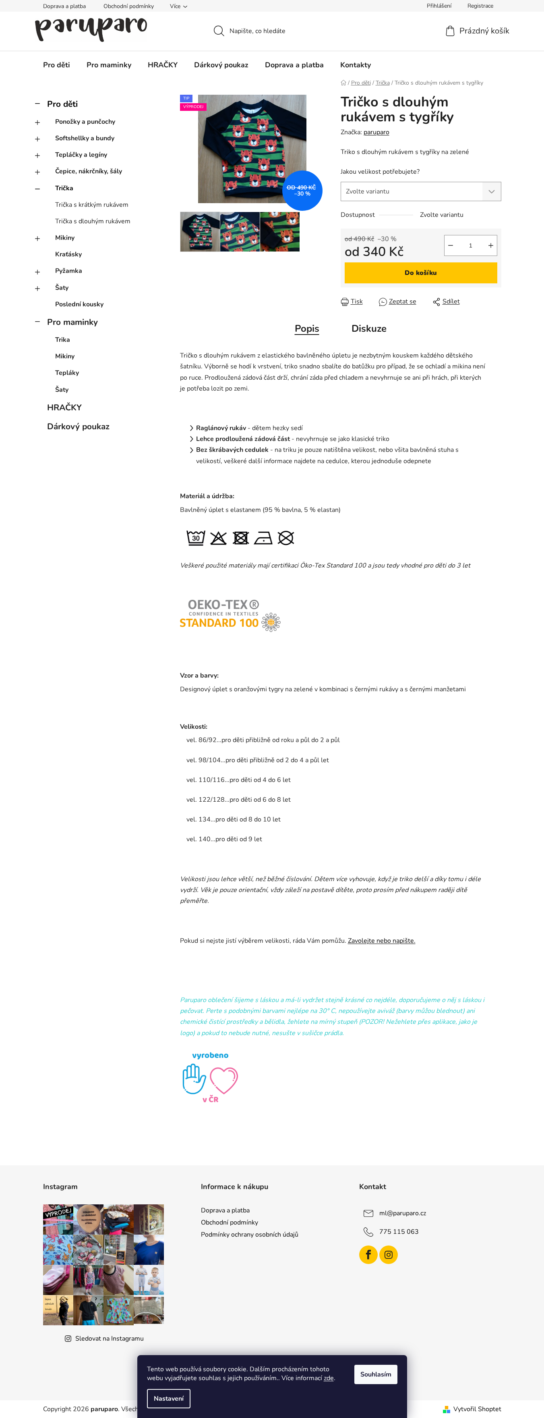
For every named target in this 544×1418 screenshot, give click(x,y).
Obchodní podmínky (128, 6)
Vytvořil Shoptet (477, 1409)
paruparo (376, 132)
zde (329, 1378)
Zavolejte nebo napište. (382, 940)
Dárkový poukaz (78, 426)
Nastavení (169, 1398)
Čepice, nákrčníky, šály (88, 171)
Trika (62, 339)
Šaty (61, 287)
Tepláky (67, 372)
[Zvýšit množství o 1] (491, 245)
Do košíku (421, 272)
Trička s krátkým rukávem (91, 204)
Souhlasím (375, 1374)
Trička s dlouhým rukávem (92, 221)
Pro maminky (72, 322)
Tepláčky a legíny (81, 154)
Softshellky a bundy (84, 138)
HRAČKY (64, 407)
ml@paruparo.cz (402, 1213)
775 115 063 (399, 1231)
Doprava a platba (64, 6)
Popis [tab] (307, 328)
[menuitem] (56, 65)
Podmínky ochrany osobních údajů (249, 1234)
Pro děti (62, 104)
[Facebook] (368, 1254)
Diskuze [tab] (369, 328)
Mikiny (64, 237)
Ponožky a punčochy (85, 121)
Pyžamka (68, 270)
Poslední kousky (79, 304)
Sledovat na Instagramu (109, 1338)
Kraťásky (68, 254)
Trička (64, 188)
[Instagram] (388, 1254)
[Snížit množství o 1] (451, 245)
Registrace (480, 6)
